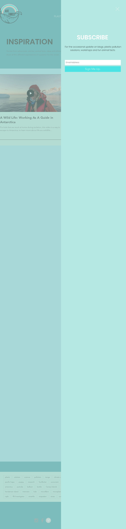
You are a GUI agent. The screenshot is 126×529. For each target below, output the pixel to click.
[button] (117, 9)
